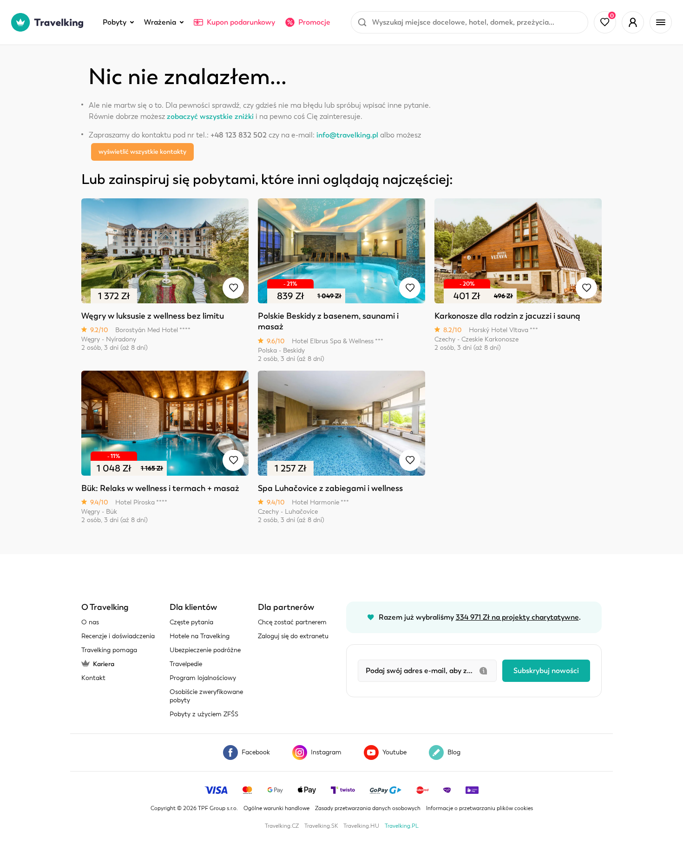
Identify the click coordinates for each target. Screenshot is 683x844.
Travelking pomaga (109, 650)
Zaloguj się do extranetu (293, 636)
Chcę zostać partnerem (292, 622)
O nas (90, 622)
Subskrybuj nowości (546, 670)
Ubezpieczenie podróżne (205, 650)
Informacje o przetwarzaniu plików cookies (479, 808)
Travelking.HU (361, 826)
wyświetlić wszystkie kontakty (142, 152)
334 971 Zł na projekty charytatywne (517, 617)
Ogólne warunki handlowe (276, 808)
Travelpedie (186, 664)
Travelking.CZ (282, 826)
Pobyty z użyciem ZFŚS (204, 714)
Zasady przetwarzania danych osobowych (367, 808)
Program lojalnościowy (203, 678)
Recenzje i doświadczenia (118, 636)
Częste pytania (191, 622)
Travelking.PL (402, 826)
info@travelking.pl (347, 135)
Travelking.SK (321, 826)
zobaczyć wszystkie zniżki (210, 116)
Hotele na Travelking (200, 636)
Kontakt (93, 678)
